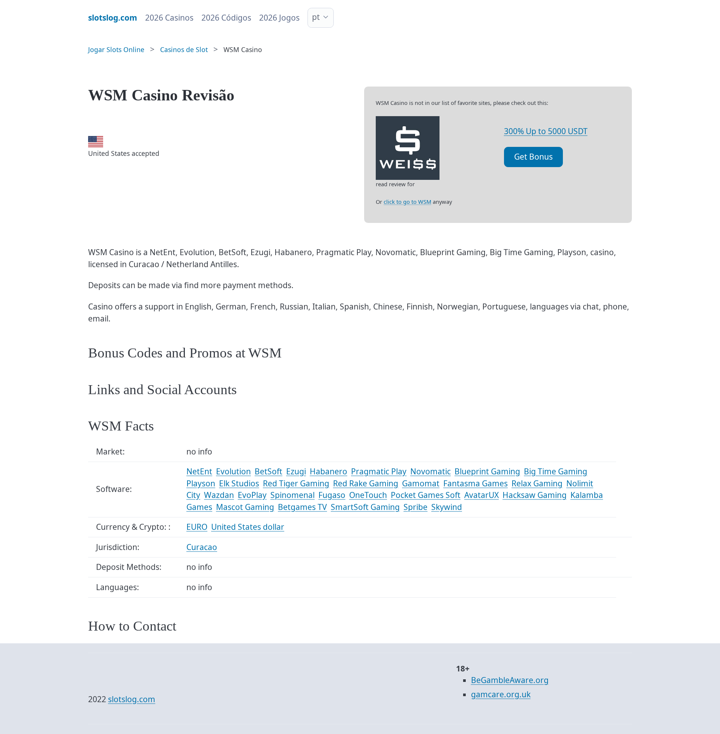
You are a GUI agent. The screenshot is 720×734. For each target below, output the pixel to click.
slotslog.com (131, 699)
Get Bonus (533, 156)
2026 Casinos (169, 17)
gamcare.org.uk (501, 694)
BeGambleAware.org (510, 680)
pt (316, 17)
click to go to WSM (407, 201)
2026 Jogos (279, 17)
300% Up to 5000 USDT (546, 131)
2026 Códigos (226, 17)
